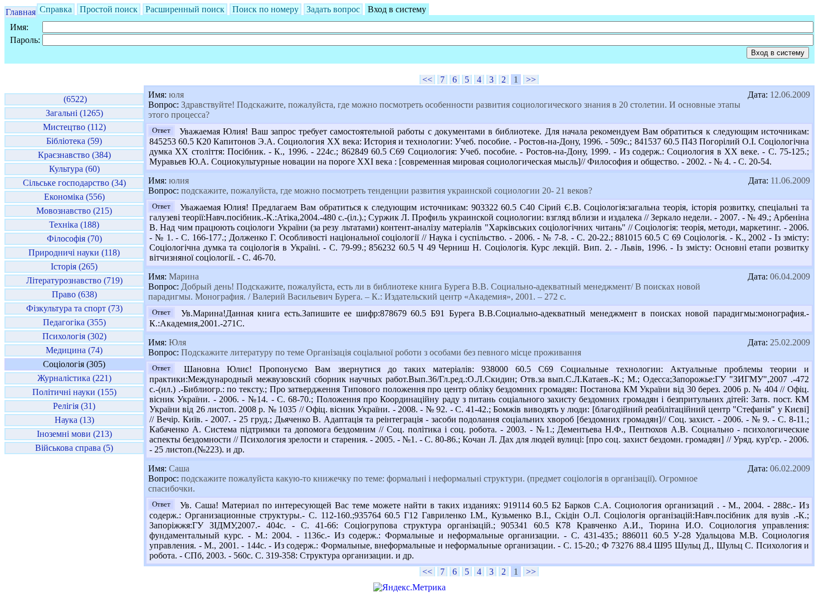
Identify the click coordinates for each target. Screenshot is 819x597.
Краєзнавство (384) (74, 155)
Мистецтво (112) (74, 127)
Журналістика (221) (74, 378)
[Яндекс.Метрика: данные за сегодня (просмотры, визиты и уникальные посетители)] (409, 587)
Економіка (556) (74, 196)
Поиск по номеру (265, 9)
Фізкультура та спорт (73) (74, 308)
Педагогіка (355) (74, 322)
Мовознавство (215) (74, 210)
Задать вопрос (333, 9)
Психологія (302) (74, 336)
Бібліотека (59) (74, 141)
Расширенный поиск (185, 9)
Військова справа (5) (74, 447)
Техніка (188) (74, 224)
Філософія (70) (74, 238)
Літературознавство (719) (74, 280)
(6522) (74, 99)
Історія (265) (74, 266)
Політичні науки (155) (74, 392)
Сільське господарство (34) (74, 182)
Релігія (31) (74, 406)
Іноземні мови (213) (74, 434)
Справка (56, 9)
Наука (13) (74, 420)
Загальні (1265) (74, 113)
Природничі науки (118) (74, 252)
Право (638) (74, 294)
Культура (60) (74, 169)
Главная (21, 12)
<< (427, 79)
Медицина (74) (74, 350)
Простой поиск (109, 9)
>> (531, 79)
